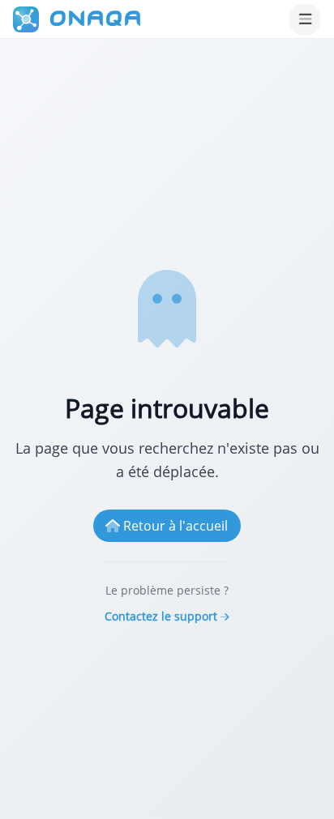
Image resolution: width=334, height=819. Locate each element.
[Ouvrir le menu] (305, 19)
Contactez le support (161, 616)
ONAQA (95, 18)
